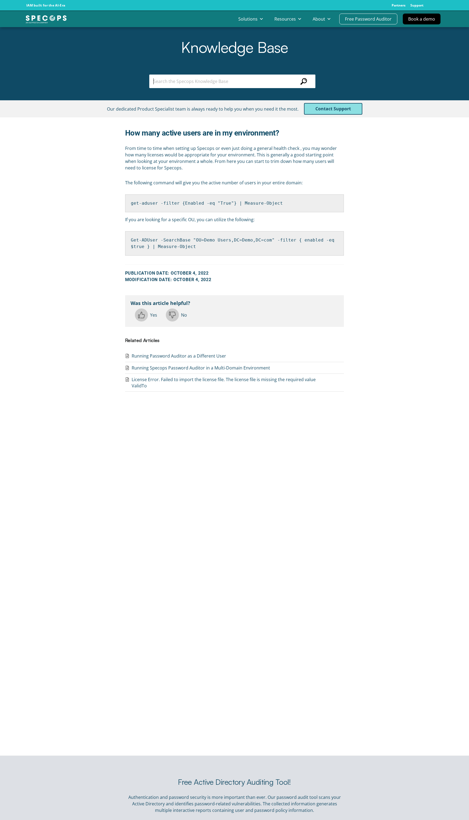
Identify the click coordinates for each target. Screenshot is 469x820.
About (319, 19)
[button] (146, 314)
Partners (398, 5)
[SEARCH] (303, 81)
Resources (285, 19)
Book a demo (421, 19)
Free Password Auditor (368, 19)
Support (416, 5)
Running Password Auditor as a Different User (179, 356)
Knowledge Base (234, 46)
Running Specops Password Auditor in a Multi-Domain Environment (201, 368)
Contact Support (333, 109)
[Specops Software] (46, 21)
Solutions (248, 19)
